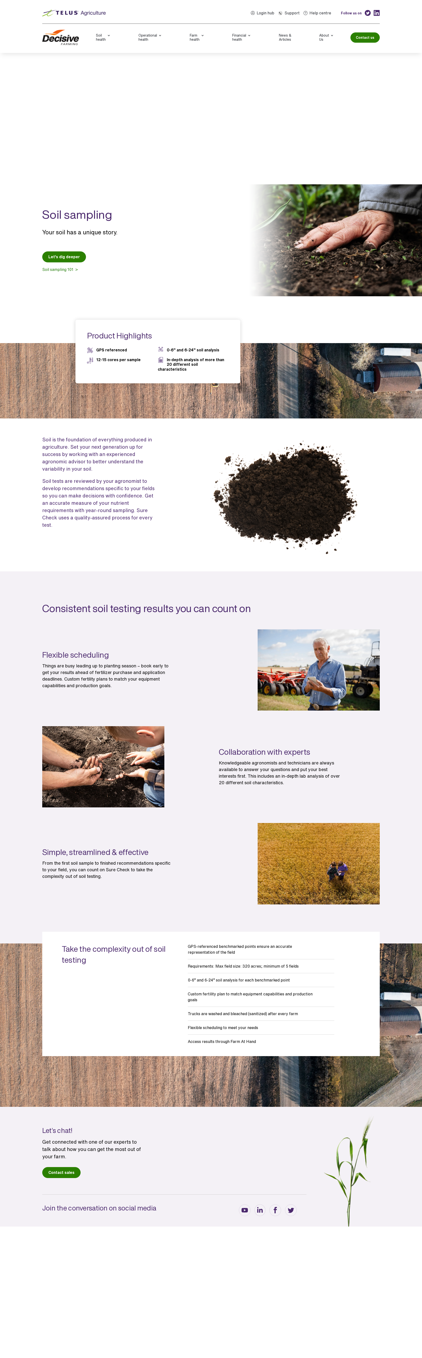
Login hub (265, 13)
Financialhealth (239, 37)
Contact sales (61, 1172)
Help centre (320, 13)
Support (292, 13)
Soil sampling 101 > (60, 269)
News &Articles (285, 37)
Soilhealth (101, 37)
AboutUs (324, 37)
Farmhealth (195, 37)
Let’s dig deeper (64, 257)
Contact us (365, 37)
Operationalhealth (147, 37)
